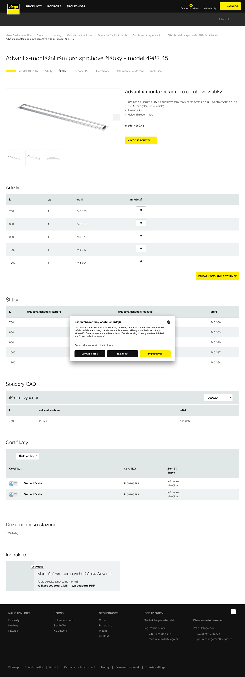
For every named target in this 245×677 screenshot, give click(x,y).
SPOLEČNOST (108, 613)
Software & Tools (64, 620)
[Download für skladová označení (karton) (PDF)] (64, 312)
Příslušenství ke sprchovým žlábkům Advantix (193, 35)
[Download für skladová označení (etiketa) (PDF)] (155, 312)
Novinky (13, 625)
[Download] (130, 420)
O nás (102, 620)
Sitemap (13, 667)
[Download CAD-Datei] (130, 410)
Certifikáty (102, 71)
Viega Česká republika (18, 35)
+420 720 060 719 (160, 634)
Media (103, 630)
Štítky (62, 71)
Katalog (57, 35)
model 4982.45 (28, 71)
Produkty (42, 35)
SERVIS (59, 613)
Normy (105, 667)
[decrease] (132, 211)
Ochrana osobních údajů (79, 667)
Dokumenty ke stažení (130, 71)
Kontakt (104, 636)
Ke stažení (60, 630)
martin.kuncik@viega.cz (164, 639)
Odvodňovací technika (79, 35)
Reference (105, 625)
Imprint (53, 667)
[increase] (150, 211)
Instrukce (156, 71)
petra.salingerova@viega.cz (214, 639)
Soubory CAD (81, 71)
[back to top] (233, 611)
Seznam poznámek (128, 667)
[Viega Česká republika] (13, 6)
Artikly (48, 71)
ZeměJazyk (171, 470)
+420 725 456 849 (208, 634)
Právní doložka (34, 667)
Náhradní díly (19, 613)
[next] (116, 117)
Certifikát (15, 468)
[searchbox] (120, 19)
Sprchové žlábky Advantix (112, 35)
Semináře (60, 625)
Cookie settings (155, 667)
